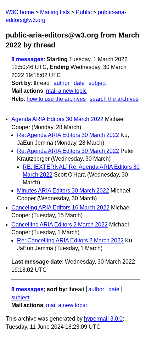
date (79, 83)
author (61, 83)
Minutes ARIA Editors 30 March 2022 (63, 191)
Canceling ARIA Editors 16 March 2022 (60, 208)
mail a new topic (66, 91)
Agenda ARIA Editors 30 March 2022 (57, 119)
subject (98, 83)
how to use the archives (56, 99)
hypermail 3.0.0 (103, 319)
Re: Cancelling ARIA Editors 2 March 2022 (70, 240)
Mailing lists (55, 12)
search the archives (114, 99)
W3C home (20, 12)
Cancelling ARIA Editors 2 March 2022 (59, 225)
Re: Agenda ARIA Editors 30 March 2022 (68, 135)
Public (84, 12)
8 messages (27, 59)
